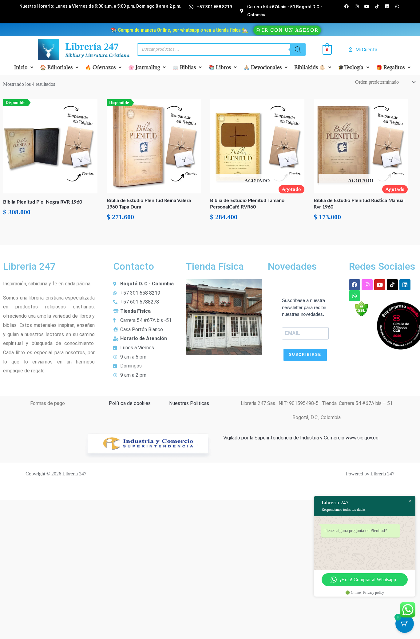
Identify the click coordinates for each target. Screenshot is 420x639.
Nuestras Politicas (189, 403)
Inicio (20, 67)
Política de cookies (130, 403)
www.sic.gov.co (361, 438)
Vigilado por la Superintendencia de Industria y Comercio (283, 438)
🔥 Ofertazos (100, 67)
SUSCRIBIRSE (305, 354)
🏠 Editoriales (56, 67)
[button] (24, 67)
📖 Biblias (184, 67)
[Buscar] (298, 49)
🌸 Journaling (144, 67)
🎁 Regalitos (390, 67)
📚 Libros (219, 67)
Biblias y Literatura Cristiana (97, 55)
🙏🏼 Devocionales (263, 67)
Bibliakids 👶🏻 (309, 67)
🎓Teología (350, 67)
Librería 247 (92, 47)
